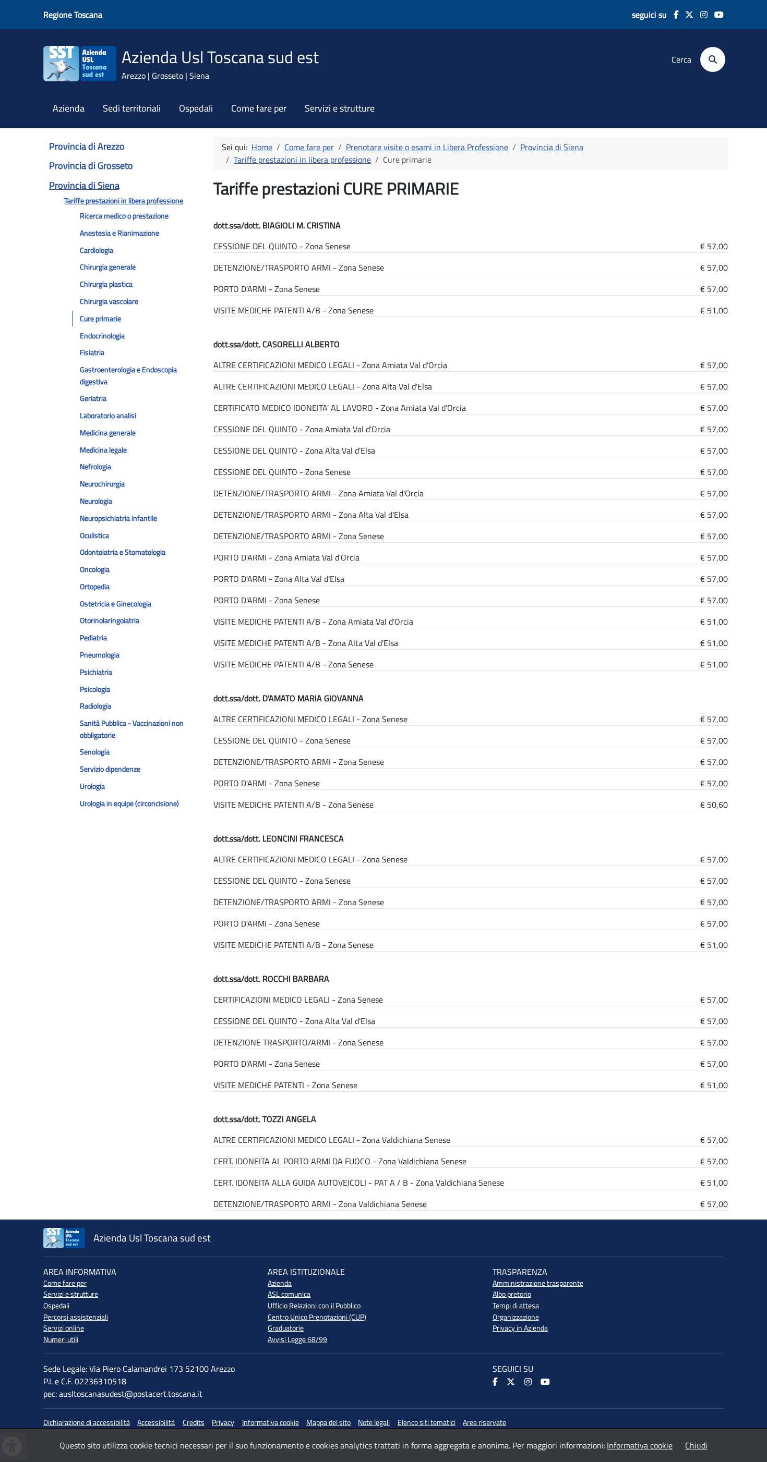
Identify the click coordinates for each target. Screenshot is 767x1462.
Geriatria (93, 398)
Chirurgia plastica (106, 284)
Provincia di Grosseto (91, 166)
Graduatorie (286, 1328)
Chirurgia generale (108, 267)
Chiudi (696, 1445)
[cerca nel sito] (709, 59)
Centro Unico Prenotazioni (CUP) (317, 1317)
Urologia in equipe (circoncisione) (129, 803)
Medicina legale (103, 450)
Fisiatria (92, 352)
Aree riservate (484, 1422)
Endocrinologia (102, 336)
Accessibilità (156, 1422)
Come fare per (258, 108)
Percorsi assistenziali (75, 1317)
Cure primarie (100, 318)
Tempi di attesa (516, 1305)
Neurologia (96, 501)
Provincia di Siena (84, 185)
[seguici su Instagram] (700, 14)
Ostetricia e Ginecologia (115, 604)
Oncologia (95, 569)
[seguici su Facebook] (673, 14)
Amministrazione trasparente (538, 1283)
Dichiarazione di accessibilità (86, 1422)
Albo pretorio (512, 1294)
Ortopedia (95, 586)
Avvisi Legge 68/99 (297, 1339)
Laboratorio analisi (108, 415)
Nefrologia (95, 466)
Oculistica (94, 535)
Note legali (374, 1422)
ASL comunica (289, 1294)
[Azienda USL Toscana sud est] (79, 62)
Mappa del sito (328, 1422)
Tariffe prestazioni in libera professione (123, 200)
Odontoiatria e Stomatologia (122, 552)
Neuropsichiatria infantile (118, 518)
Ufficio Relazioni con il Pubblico (314, 1305)
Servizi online (63, 1328)
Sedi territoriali (132, 108)
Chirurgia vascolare (109, 301)
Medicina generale (108, 432)
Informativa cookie (270, 1422)
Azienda (69, 108)
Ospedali (196, 108)
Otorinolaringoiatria (109, 620)
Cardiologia (96, 250)
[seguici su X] (686, 14)
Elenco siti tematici (427, 1422)
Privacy (223, 1422)
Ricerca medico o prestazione (124, 216)
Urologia (92, 786)
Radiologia (95, 706)
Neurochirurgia (102, 484)
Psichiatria (96, 672)
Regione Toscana (72, 14)
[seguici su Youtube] (716, 14)
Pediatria (93, 637)
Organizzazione (516, 1317)
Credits (194, 1422)
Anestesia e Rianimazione (119, 233)
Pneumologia (99, 655)
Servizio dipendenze (110, 769)
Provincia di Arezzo (87, 146)
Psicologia (95, 689)
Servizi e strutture (340, 108)
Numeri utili (60, 1339)
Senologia (95, 752)
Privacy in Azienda (520, 1328)
